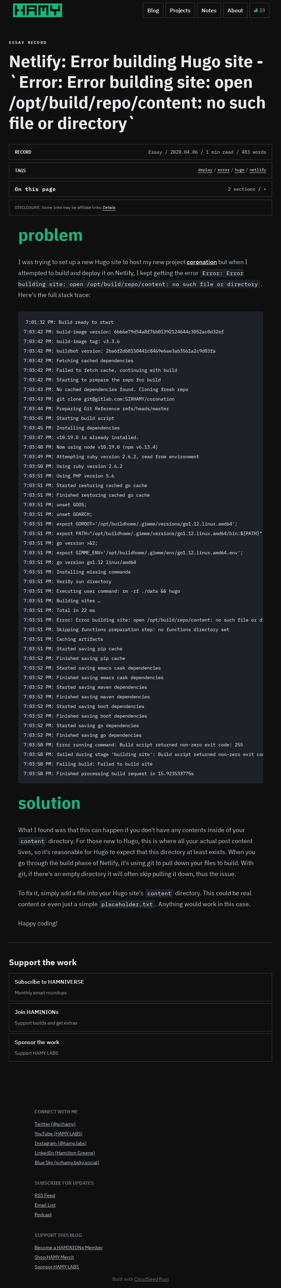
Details (109, 207)
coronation (202, 262)
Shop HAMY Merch (54, 1257)
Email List (45, 1205)
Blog (153, 10)
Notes (209, 10)
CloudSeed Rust (151, 1279)
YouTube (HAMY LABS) (59, 1134)
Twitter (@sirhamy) (55, 1124)
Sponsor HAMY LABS (57, 1267)
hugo (239, 169)
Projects (180, 10)
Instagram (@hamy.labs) (61, 1143)
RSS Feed (45, 1195)
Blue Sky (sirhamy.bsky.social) (67, 1162)
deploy (205, 169)
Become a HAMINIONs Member (69, 1247)
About (235, 10)
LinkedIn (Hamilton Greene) (65, 1153)
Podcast (43, 1215)
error (224, 169)
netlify (257, 169)
